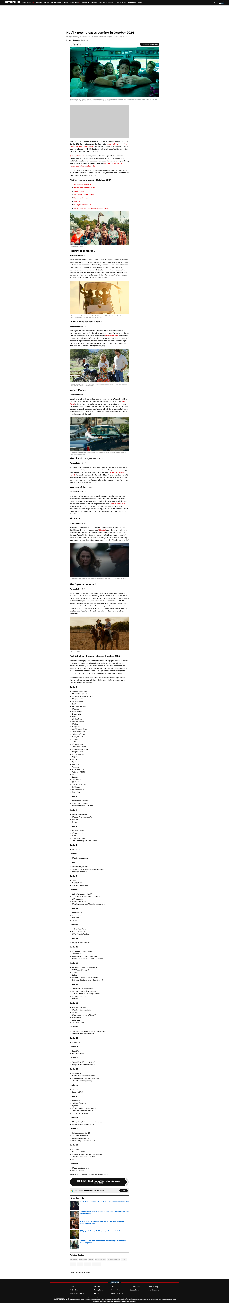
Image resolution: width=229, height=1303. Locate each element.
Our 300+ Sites (135, 1287)
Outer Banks (73, 1259)
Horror (91, 1259)
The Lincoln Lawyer (100, 1259)
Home (72, 1272)
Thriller (80, 1264)
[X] (218, 2)
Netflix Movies (74, 3)
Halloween (87, 1264)
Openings (97, 1287)
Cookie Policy (134, 1290)
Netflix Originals (27, 3)
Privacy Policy (98, 1290)
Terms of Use (115, 1290)
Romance (73, 1264)
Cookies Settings (117, 1293)
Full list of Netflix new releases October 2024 (91, 208)
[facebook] (214, 2)
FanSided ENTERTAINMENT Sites (125, 3)
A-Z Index (97, 1293)
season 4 (77, 156)
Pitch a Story (74, 1290)
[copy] (81, 44)
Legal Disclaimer (153, 1290)
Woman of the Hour (81, 198)
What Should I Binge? (106, 3)
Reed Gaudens (74, 40)
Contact (113, 1287)
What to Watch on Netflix (59, 3)
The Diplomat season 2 (82, 205)
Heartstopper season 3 (82, 184)
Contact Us (85, 3)
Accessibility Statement (78, 1293)
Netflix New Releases (42, 3)
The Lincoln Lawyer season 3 (84, 194)
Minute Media (60, 1298)
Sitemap (94, 3)
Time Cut (77, 201)
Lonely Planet (79, 191)
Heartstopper (83, 1259)
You (124, 1259)
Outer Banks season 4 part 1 (84, 188)
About (140, 3)
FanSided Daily (153, 1287)
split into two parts (111, 336)
